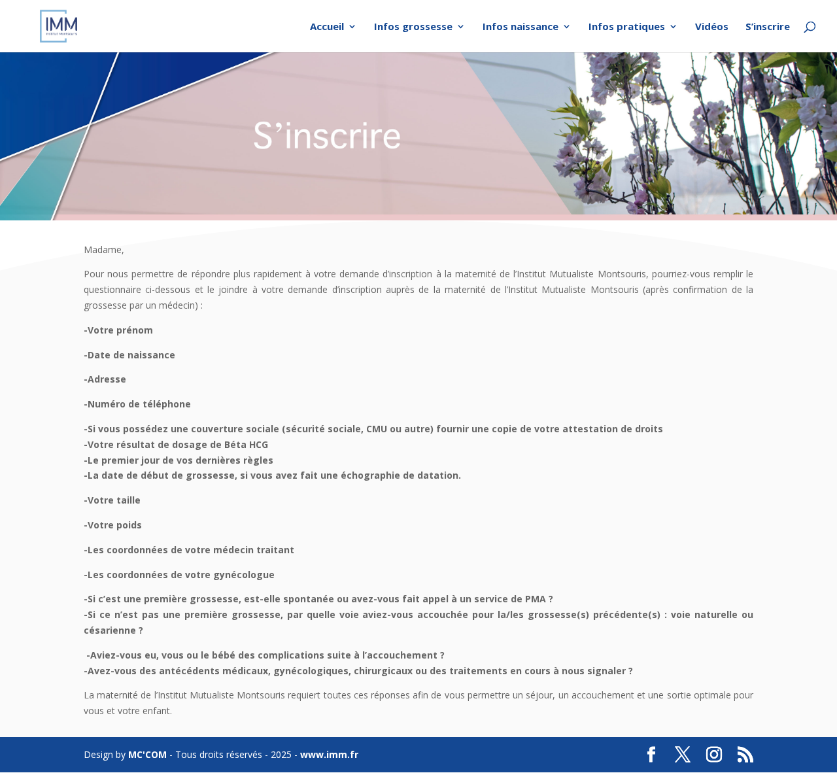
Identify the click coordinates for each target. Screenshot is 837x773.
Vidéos (711, 27)
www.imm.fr (329, 754)
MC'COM (147, 754)
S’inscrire (767, 27)
